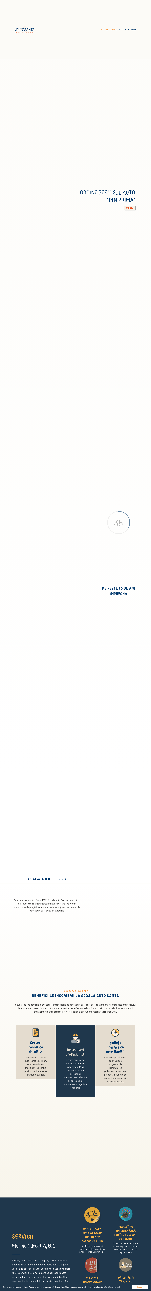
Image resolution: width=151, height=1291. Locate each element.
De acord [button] (140, 1287)
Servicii (104, 30)
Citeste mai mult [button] (114, 1287)
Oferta (114, 30)
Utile (121, 30)
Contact (132, 30)
